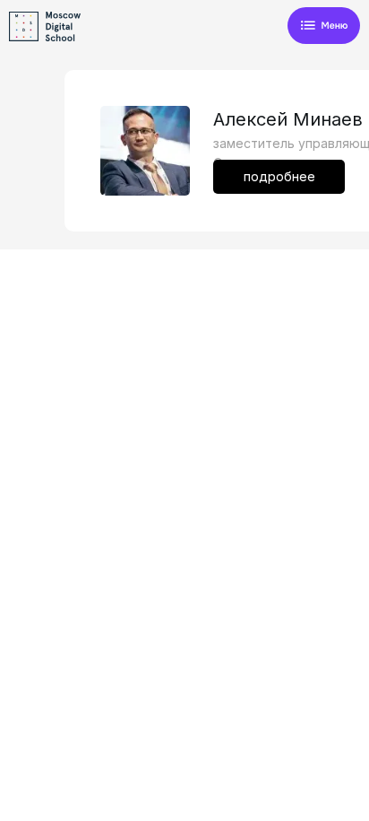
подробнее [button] (279, 176)
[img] (323, 26)
